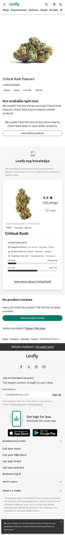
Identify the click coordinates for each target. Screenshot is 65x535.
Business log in (12, 473)
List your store (12, 448)
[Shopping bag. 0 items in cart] (60, 4)
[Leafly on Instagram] (36, 367)
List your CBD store (14, 454)
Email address (9, 389)
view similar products (32, 133)
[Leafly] (14, 4)
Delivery (34, 10)
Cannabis (25, 339)
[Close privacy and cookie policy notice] (61, 521)
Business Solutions (14, 441)
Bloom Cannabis (12, 85)
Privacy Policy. (36, 404)
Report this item (35, 328)
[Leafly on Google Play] (45, 433)
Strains (53, 10)
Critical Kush (16, 233)
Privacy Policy (45, 526)
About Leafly (10, 482)
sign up (56, 394)
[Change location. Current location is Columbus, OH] (54, 4)
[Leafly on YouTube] (44, 367)
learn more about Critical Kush (32, 281)
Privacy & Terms (12, 491)
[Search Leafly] (47, 4)
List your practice (13, 467)
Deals (44, 10)
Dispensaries (19, 10)
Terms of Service (18, 404)
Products (14, 339)
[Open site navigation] (4, 4)
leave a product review (32, 318)
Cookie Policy (29, 526)
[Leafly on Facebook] (21, 366)
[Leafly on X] (28, 367)
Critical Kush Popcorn (50, 339)
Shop (6, 10)
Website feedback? (32, 346)
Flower (34, 339)
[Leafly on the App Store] (19, 433)
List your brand (12, 461)
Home (5, 339)
